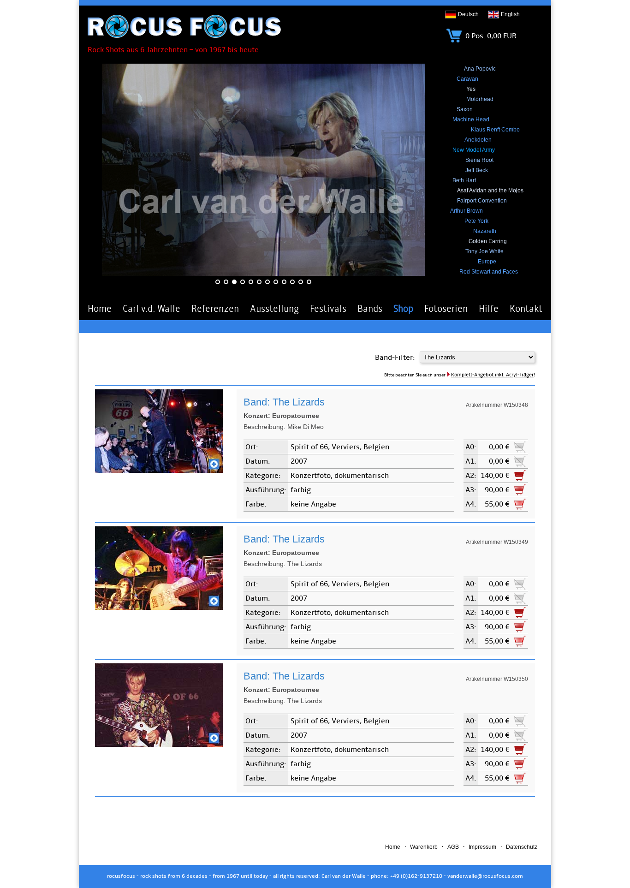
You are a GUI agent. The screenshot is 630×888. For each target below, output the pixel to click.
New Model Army (473, 150)
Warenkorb (424, 847)
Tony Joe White (484, 251)
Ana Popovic (480, 69)
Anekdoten (478, 140)
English (510, 14)
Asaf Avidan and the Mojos (490, 190)
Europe (487, 261)
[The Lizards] (159, 470)
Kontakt (526, 309)
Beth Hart (464, 180)
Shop (403, 309)
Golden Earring (488, 241)
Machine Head (470, 119)
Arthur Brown (466, 211)
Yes (470, 89)
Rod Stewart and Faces (488, 271)
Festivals (328, 309)
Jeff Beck (476, 170)
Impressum (482, 847)
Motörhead (479, 99)
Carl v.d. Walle (151, 309)
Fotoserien (446, 309)
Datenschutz (521, 847)
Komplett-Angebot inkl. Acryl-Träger (492, 375)
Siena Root (479, 160)
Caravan (467, 79)
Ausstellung (274, 309)
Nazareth (484, 231)
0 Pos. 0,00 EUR (490, 36)
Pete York (476, 221)
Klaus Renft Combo (495, 129)
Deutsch (468, 14)
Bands (369, 309)
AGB (453, 847)
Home (100, 309)
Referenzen (215, 309)
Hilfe (489, 309)
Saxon (465, 109)
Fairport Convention (482, 200)
